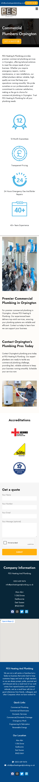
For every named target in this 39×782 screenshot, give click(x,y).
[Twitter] (22, 611)
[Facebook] (12, 611)
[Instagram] (17, 611)
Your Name (6, 495)
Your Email (6, 512)
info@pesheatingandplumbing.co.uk (13, 3)
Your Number (7, 503)
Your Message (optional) (11, 521)
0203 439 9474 (19, 581)
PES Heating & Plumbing (12, 56)
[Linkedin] (26, 611)
